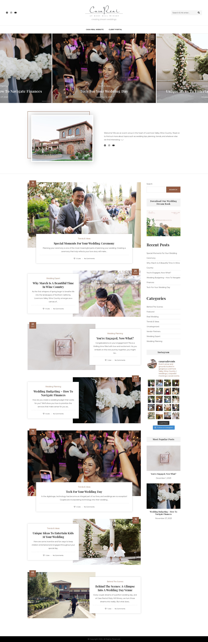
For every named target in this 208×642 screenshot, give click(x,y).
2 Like (78, 507)
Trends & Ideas (104, 86)
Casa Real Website (95, 29)
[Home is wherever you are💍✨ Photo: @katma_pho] (159, 415)
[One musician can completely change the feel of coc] (167, 383)
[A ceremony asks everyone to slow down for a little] (175, 383)
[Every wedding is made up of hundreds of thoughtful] (151, 391)
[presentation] (4, 68)
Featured (150, 312)
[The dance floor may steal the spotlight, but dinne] (175, 391)
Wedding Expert (53, 278)
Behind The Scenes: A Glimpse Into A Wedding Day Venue (115, 588)
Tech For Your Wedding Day (84, 492)
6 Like (47, 414)
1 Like (109, 360)
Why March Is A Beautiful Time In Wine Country (53, 285)
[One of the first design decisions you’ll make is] (167, 399)
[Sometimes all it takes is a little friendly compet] (167, 407)
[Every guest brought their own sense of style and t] (167, 391)
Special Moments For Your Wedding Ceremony (84, 243)
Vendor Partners (153, 331)
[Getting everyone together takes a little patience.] (159, 391)
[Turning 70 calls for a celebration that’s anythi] (159, 399)
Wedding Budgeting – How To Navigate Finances (53, 393)
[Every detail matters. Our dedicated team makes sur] (167, 415)
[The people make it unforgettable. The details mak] (175, 399)
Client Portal (115, 29)
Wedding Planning (115, 333)
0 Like (78, 258)
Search (149, 184)
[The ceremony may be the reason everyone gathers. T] (151, 383)
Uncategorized (153, 326)
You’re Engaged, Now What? (115, 338)
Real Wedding (153, 317)
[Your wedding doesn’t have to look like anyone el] (175, 407)
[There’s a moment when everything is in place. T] (151, 407)
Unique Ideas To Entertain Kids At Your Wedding (104, 91)
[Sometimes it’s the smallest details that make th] (151, 415)
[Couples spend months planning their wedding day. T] (151, 399)
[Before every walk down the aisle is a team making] (159, 407)
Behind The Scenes (115, 581)
